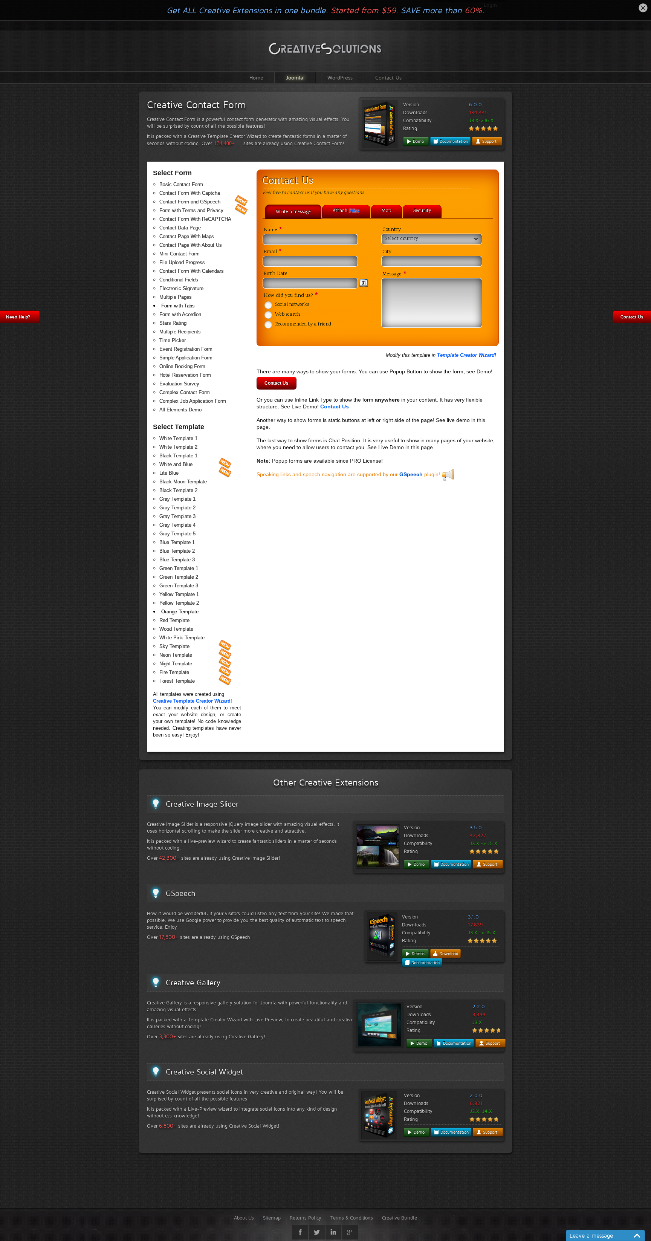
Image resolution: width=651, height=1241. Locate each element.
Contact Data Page (180, 228)
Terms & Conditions (351, 1218)
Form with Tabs (178, 306)
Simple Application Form (185, 358)
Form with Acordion (180, 314)
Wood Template (176, 629)
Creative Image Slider (202, 803)
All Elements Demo (180, 410)
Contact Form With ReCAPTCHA (195, 219)
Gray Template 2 (177, 507)
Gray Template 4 (177, 525)
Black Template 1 (178, 455)
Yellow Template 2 (179, 603)
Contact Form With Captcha (189, 193)
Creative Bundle (399, 1218)
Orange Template (180, 611)
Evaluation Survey (179, 384)
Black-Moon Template (183, 481)
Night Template (175, 663)
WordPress (340, 77)
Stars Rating (172, 323)
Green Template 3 (178, 585)
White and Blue (176, 464)
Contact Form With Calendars (191, 271)
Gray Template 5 (177, 533)
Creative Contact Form (196, 104)
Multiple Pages (175, 297)
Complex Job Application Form (192, 401)
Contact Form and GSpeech (189, 202)
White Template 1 (178, 438)
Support (489, 141)
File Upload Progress (182, 262)
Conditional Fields (178, 280)
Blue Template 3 (177, 559)
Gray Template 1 (177, 499)
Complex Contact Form (184, 392)
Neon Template (175, 655)
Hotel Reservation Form (185, 375)
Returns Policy (305, 1218)
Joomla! (295, 77)
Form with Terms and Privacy (191, 210)
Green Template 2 (178, 577)
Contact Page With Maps (186, 236)
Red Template (174, 620)
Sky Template (174, 646)
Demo (417, 141)
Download (448, 953)
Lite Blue (169, 473)
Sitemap (272, 1218)
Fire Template (174, 672)
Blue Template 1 (177, 542)
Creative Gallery (193, 982)
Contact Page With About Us (190, 245)
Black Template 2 (178, 490)
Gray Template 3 (177, 516)
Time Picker (172, 340)
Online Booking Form (182, 366)
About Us (244, 1218)
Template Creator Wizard (466, 355)
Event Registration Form (185, 349)
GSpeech (411, 474)
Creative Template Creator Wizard (192, 701)
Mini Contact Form (179, 254)
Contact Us (388, 77)
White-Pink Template (182, 637)
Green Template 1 (178, 568)
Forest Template (177, 681)
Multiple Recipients (180, 332)
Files (353, 211)
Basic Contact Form (181, 184)
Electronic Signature (181, 288)
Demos (417, 953)
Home (256, 77)
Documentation (453, 141)
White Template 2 (178, 447)
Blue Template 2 (177, 551)
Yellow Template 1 (179, 594)
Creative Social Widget (204, 1071)
